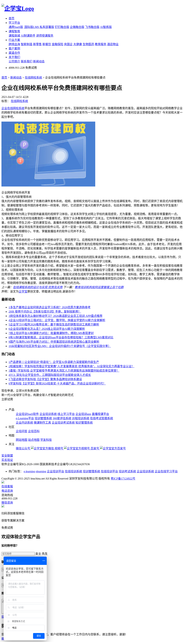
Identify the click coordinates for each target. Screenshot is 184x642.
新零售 (37, 44)
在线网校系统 (33, 77)
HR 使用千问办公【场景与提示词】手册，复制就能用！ (45, 311)
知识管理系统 (84, 422)
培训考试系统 (127, 471)
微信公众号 (23, 448)
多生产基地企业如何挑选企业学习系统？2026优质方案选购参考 (50, 307)
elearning (41, 471)
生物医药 (88, 44)
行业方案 (14, 39)
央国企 (68, 44)
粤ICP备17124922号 (123, 478)
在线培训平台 (109, 471)
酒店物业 (113, 44)
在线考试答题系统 (101, 418)
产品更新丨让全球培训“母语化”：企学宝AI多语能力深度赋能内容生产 (54, 362)
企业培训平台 (55, 471)
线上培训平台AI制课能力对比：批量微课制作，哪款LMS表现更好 (51, 333)
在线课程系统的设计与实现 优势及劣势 (38, 287)
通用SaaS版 (16, 27)
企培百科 (34, 431)
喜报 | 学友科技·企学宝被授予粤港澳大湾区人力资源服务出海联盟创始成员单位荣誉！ (64, 370)
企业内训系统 (24, 422)
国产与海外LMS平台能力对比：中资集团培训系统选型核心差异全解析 (54, 341)
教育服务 (100, 44)
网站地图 (21, 439)
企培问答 (21, 431)
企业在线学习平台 (166, 471)
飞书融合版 (92, 27)
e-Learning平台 (25, 418)
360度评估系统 (62, 418)
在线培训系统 (73, 471)
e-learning (29, 471)
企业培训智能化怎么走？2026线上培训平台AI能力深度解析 (47, 328)
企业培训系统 (48, 414)
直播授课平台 (100, 414)
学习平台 (14, 22)
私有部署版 (47, 27)
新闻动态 (39, 61)
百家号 (95, 448)
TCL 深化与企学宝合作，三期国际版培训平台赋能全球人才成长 (50, 374)
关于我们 (14, 57)
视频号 (59, 448)
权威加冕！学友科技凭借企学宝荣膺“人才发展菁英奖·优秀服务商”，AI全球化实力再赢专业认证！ (71, 366)
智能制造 (26, 44)
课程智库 (14, 31)
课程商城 (14, 35)
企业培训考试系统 (63, 422)
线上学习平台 (66, 414)
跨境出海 (14, 44)
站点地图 (34, 439)
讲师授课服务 (44, 35)
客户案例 (14, 48)
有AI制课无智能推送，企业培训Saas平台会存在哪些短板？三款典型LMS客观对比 (61, 337)
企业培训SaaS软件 (27, 414)
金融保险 (57, 44)
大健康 (77, 44)
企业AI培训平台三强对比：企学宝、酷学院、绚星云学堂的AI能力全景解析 (57, 320)
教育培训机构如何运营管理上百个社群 (99, 287)
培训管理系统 (43, 418)
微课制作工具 (42, 422)
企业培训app (83, 414)
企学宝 (23, 291)
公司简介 (14, 61)
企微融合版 (77, 27)
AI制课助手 (28, 35)
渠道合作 (14, 52)
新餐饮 (46, 44)
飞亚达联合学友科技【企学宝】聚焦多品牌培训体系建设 (45, 379)
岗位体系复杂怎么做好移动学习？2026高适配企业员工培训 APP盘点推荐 (55, 315)
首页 (11, 18)
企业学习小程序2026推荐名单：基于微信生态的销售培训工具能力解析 (54, 324)
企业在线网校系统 (12, 108)
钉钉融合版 (62, 27)
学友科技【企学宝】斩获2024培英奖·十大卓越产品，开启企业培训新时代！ (57, 383)
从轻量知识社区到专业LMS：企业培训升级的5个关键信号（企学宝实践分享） (60, 346)
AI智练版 (106, 27)
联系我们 (26, 61)
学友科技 (46, 439)
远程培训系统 (80, 418)
